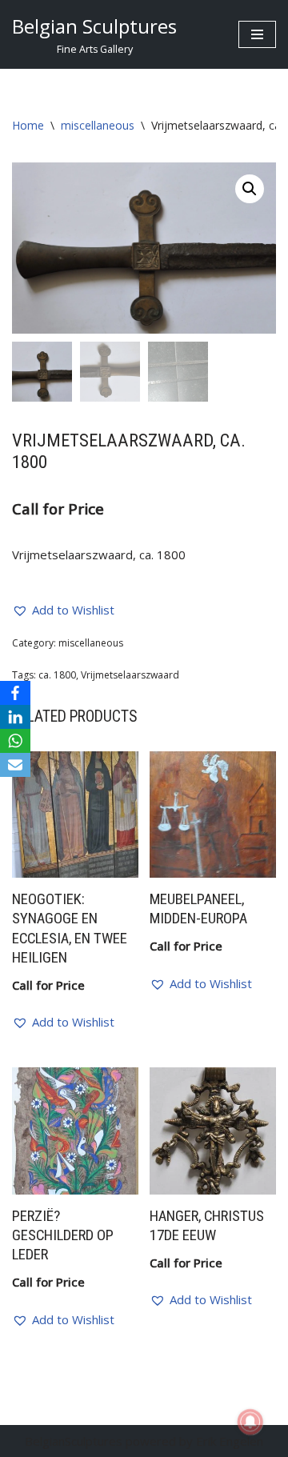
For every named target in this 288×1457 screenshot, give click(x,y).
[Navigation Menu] (257, 34)
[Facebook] (15, 693)
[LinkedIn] (15, 717)
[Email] (15, 765)
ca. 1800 (57, 675)
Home (28, 125)
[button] (249, 188)
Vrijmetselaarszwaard (130, 675)
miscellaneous (97, 125)
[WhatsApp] (15, 741)
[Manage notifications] (250, 1422)
